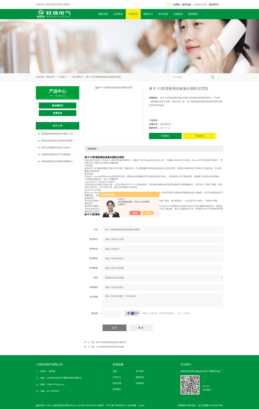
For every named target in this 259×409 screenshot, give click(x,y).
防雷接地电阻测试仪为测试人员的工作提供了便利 (59, 134)
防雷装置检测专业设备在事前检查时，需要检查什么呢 (59, 140)
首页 (115, 371)
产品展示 (133, 14)
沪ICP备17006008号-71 (116, 405)
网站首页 (103, 14)
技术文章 (163, 14)
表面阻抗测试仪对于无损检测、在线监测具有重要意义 (59, 154)
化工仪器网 (202, 405)
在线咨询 (199, 136)
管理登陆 (182, 405)
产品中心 (117, 377)
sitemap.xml (216, 405)
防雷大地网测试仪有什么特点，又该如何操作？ (59, 147)
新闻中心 (148, 14)
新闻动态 (140, 377)
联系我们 (193, 14)
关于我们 (140, 371)
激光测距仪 (77, 77)
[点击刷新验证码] (132, 313)
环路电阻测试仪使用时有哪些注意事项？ (59, 161)
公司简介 (118, 14)
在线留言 (178, 14)
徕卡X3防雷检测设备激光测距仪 (111, 342)
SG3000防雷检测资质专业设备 (110, 347)
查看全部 (57, 113)
